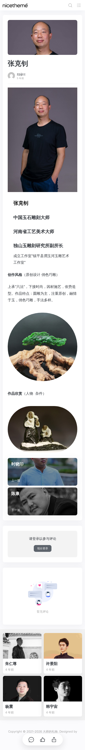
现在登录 (42, 548)
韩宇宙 (52, 706)
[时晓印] (42, 472)
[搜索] (70, 5)
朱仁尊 (11, 663)
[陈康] (42, 501)
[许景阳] (63, 646)
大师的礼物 (50, 731)
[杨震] (22, 688)
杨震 (9, 706)
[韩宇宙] (63, 688)
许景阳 (52, 663)
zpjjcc (21, 74)
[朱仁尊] (22, 646)
